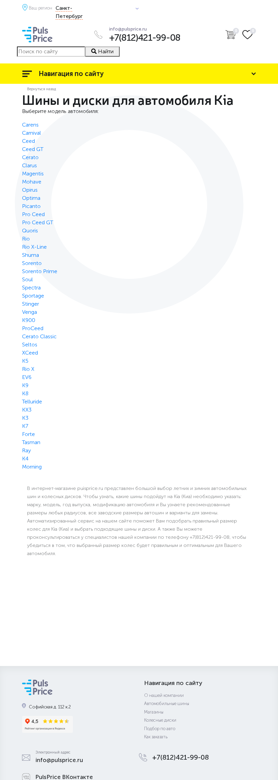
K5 (25, 361)
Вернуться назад (41, 89)
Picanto (31, 206)
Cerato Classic (39, 336)
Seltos (29, 344)
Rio (26, 238)
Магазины (153, 712)
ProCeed (32, 328)
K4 (25, 458)
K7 (25, 426)
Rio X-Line (34, 247)
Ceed (28, 141)
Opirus (30, 190)
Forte (28, 434)
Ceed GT (32, 149)
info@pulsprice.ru (128, 29)
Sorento (32, 263)
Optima (31, 198)
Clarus (29, 165)
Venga (29, 312)
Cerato (30, 157)
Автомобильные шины (166, 703)
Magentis (33, 173)
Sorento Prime (39, 271)
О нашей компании (164, 695)
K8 (25, 393)
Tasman (31, 442)
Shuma (30, 255)
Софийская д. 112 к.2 (50, 706)
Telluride (32, 401)
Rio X (28, 369)
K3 (25, 418)
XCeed (30, 352)
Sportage (33, 295)
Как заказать (155, 736)
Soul (27, 279)
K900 (28, 320)
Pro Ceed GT (37, 222)
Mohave (31, 181)
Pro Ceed (33, 214)
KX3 (27, 409)
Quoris (30, 230)
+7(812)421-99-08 (144, 37)
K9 (25, 385)
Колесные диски (160, 720)
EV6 (27, 377)
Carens (30, 124)
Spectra (31, 287)
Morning (32, 466)
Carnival (31, 133)
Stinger (30, 304)
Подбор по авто (159, 728)
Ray (26, 450)
